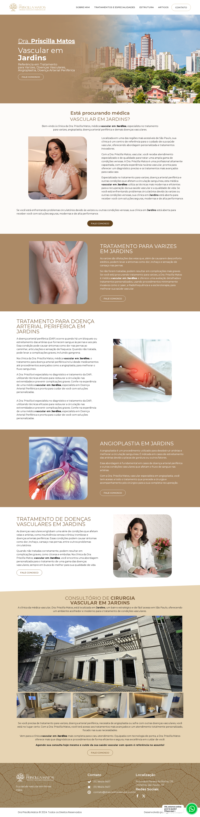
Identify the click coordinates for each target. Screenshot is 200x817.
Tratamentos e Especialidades (114, 7)
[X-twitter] (143, 796)
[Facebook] (137, 796)
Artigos (163, 7)
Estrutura (146, 7)
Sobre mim (83, 7)
